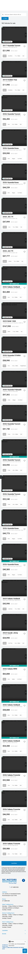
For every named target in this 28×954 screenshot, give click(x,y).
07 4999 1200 (15, 887)
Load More (14, 863)
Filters (5, 18)
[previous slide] (2, 35)
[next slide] (26, 35)
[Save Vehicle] (24, 47)
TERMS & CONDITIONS (7, 947)
